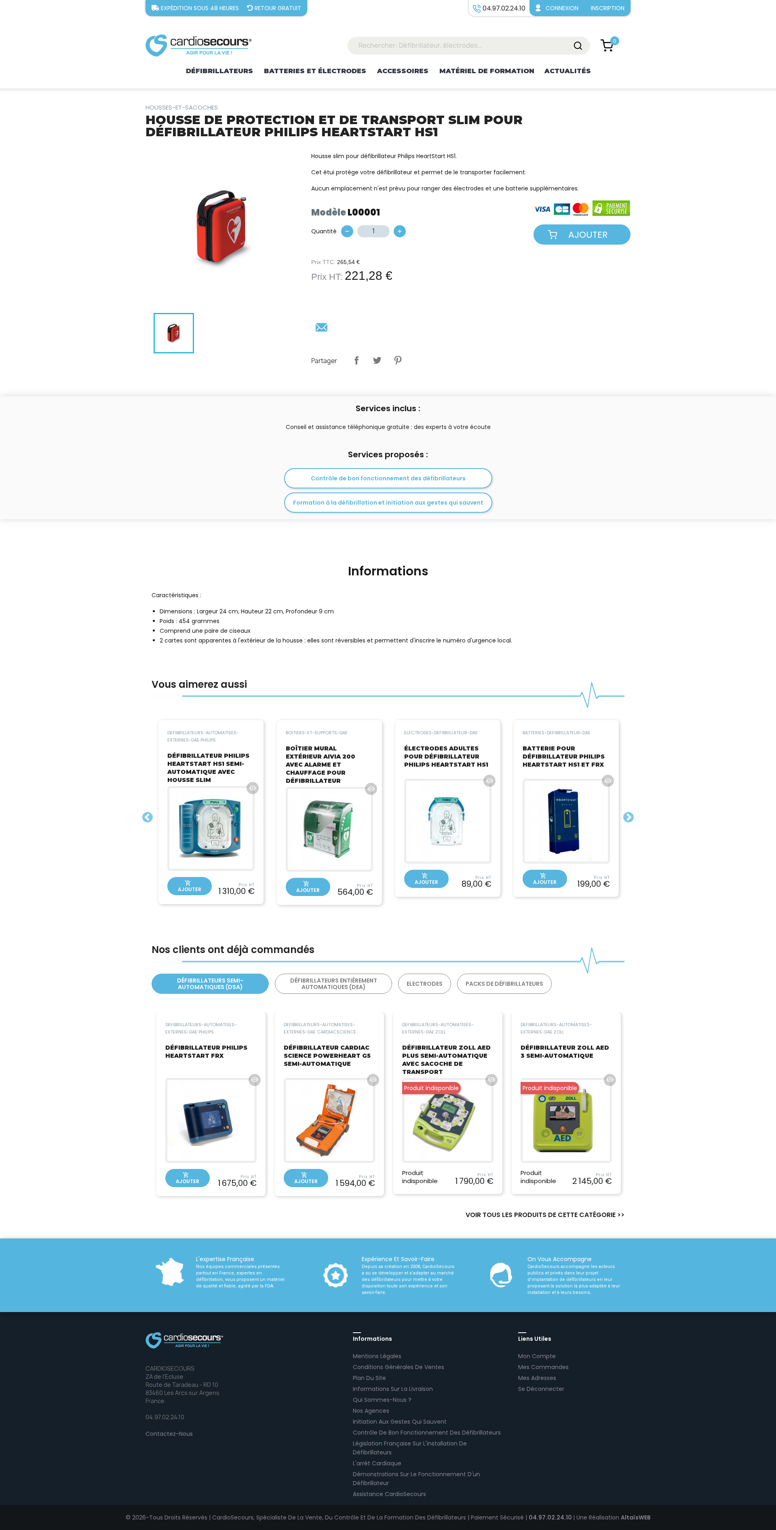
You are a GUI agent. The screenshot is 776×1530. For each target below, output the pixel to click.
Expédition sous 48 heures (200, 8)
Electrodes (425, 984)
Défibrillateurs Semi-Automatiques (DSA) (210, 983)
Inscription (607, 8)
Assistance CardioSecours (389, 1494)
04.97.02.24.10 (551, 1517)
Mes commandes (543, 1367)
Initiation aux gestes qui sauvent (400, 1422)
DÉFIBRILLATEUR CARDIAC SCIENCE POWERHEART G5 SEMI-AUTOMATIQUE (327, 1055)
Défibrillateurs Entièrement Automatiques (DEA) (333, 983)
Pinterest (398, 360)
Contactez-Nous (169, 1434)
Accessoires (402, 71)
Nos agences (371, 1411)
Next (628, 817)
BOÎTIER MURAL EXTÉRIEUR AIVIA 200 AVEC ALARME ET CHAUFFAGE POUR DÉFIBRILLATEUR (320, 764)
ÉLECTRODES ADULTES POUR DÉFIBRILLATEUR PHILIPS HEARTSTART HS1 (446, 756)
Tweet (377, 360)
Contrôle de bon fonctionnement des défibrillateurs (388, 478)
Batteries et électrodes (315, 71)
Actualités (567, 71)
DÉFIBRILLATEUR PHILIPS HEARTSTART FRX (206, 1051)
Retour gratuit (278, 8)
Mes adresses (537, 1378)
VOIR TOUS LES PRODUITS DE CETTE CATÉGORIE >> (545, 1215)
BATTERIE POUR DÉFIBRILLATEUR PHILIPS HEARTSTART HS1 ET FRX (564, 756)
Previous (147, 817)
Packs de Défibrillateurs (504, 984)
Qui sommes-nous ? (382, 1400)
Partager (356, 360)
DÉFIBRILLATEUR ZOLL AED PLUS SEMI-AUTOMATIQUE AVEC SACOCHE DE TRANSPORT (446, 1060)
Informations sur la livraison (393, 1389)
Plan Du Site (369, 1378)
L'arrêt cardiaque (377, 1463)
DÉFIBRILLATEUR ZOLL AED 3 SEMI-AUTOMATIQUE (565, 1051)
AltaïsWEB (636, 1517)
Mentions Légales (377, 1356)
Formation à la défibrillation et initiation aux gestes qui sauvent (388, 503)
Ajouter (587, 234)
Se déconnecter (541, 1389)
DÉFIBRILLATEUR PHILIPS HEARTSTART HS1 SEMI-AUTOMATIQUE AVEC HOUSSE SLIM (208, 768)
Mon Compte (537, 1356)
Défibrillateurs (219, 71)
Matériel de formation (486, 71)
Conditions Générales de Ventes (398, 1367)
